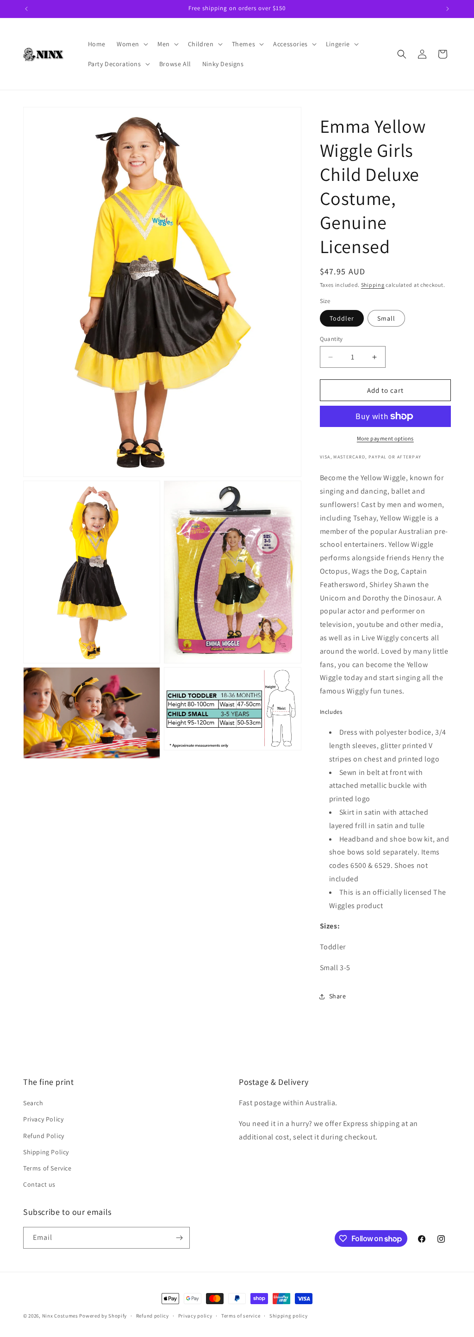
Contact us (39, 1184)
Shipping (373, 284)
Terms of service (240, 1315)
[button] (131, 44)
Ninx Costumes (60, 1315)
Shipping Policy (46, 1152)
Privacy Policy (43, 1119)
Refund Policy (43, 1136)
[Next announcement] (447, 9)
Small (386, 318)
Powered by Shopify (103, 1315)
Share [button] (337, 996)
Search (33, 1103)
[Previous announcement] (26, 9)
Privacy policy (195, 1315)
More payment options (385, 438)
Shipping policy (288, 1315)
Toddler (342, 318)
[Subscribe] (179, 1238)
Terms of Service (47, 1168)
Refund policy (152, 1315)
